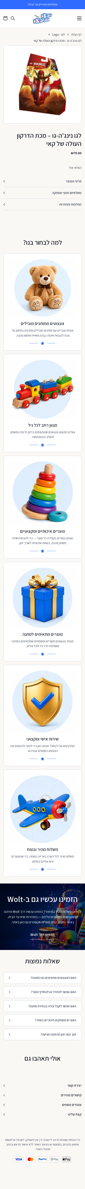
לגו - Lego (58, 35)
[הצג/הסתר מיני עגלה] (5, 18)
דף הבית (76, 35)
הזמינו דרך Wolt (42, 934)
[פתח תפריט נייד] (79, 18)
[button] (76, 50)
